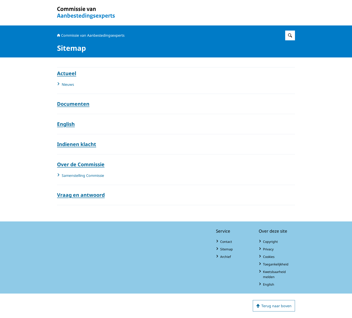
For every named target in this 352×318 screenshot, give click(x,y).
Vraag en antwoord (81, 194)
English (66, 124)
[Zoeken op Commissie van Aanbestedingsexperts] (290, 35)
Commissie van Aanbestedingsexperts (92, 35)
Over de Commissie (80, 164)
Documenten (73, 103)
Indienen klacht (76, 144)
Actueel (66, 73)
